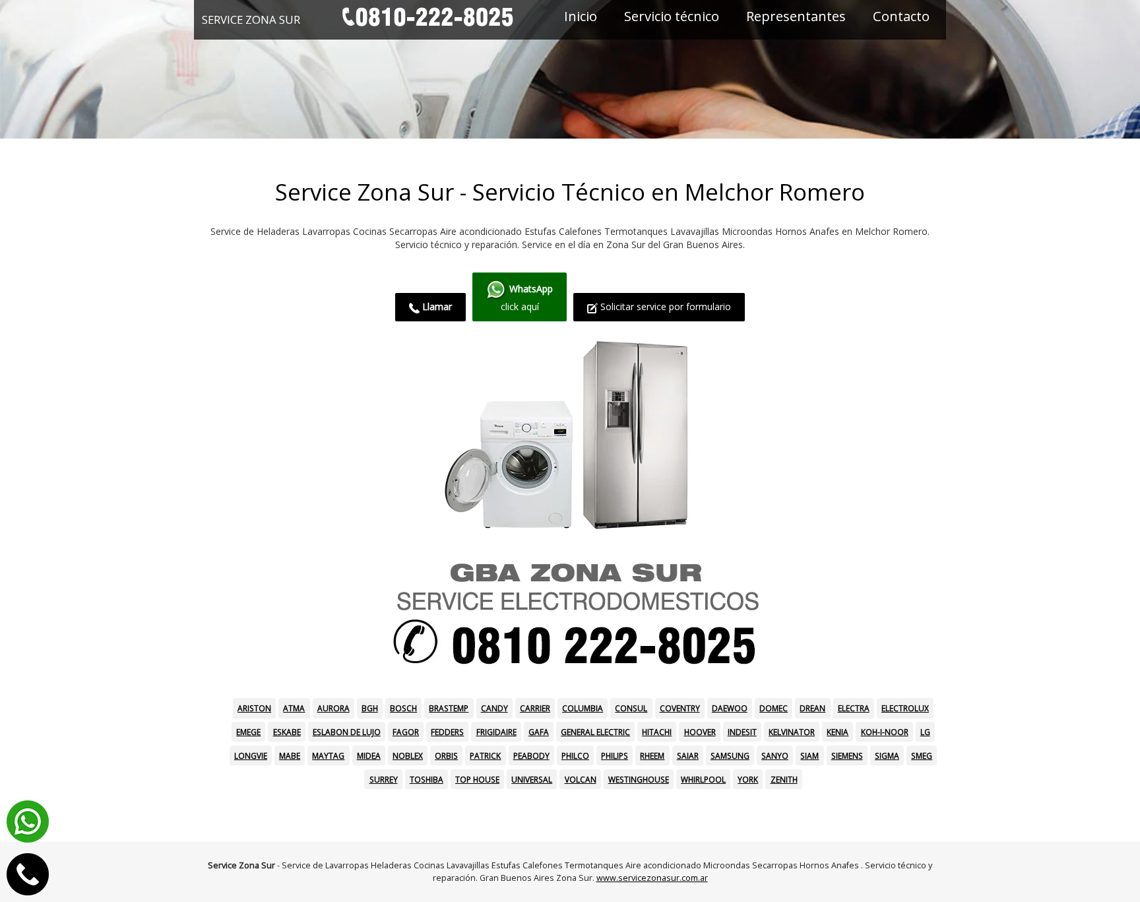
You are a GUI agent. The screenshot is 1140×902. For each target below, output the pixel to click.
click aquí (527, 298)
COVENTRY (680, 708)
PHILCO (575, 755)
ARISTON (254, 708)
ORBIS (446, 755)
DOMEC (773, 708)
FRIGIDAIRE (496, 731)
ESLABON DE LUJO (347, 731)
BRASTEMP (448, 708)
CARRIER (535, 708)
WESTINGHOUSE (638, 779)
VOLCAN (580, 779)
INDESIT (742, 731)
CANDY (494, 708)
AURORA (333, 708)
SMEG (921, 755)
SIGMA (887, 755)
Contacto (901, 16)
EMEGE (248, 731)
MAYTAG (328, 755)
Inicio (580, 16)
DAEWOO (729, 708)
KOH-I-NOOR (884, 731)
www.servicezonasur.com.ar (652, 878)
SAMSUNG (730, 755)
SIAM (809, 755)
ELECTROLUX (905, 708)
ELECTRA (854, 708)
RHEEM (652, 755)
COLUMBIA (582, 708)
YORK (748, 779)
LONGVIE (250, 755)
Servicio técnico (671, 16)
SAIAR (688, 755)
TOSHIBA (426, 779)
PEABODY (531, 755)
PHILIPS (614, 755)
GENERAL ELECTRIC (595, 731)
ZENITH (784, 779)
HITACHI (657, 731)
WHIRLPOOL (703, 779)
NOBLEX (408, 755)
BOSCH (403, 708)
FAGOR (406, 731)
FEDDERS (447, 731)
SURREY (383, 779)
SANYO (774, 755)
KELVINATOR (792, 731)
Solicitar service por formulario (664, 306)
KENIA (837, 731)
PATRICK (485, 755)
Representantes (796, 16)
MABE (289, 755)
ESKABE (287, 731)
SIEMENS (847, 755)
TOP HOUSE (477, 779)
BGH (370, 708)
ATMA (294, 708)
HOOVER (700, 731)
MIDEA (369, 755)
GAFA (538, 731)
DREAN (812, 708)
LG (925, 731)
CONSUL (631, 708)
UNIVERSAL (531, 779)
